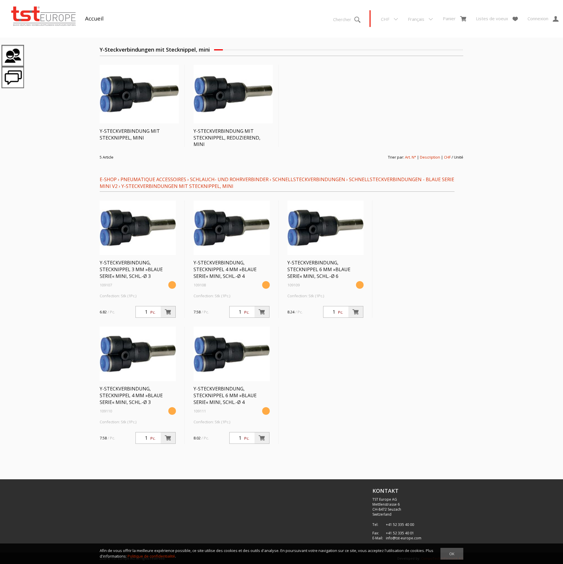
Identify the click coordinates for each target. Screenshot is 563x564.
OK (452, 553)
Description (430, 157)
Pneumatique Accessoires (153, 179)
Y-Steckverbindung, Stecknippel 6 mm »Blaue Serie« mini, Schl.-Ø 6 (318, 269)
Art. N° (410, 157)
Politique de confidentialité (151, 556)
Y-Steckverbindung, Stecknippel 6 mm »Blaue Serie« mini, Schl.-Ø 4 (225, 395)
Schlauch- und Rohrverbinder (229, 179)
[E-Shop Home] (43, 17)
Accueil (94, 18)
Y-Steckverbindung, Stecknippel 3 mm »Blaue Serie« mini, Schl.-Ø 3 (131, 269)
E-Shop (108, 179)
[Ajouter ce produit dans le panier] (168, 311)
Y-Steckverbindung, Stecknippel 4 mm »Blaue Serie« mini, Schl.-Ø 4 (225, 269)
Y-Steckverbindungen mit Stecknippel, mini (177, 186)
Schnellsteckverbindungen (308, 179)
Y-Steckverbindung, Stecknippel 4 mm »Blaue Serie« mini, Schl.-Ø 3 (131, 395)
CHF (447, 157)
